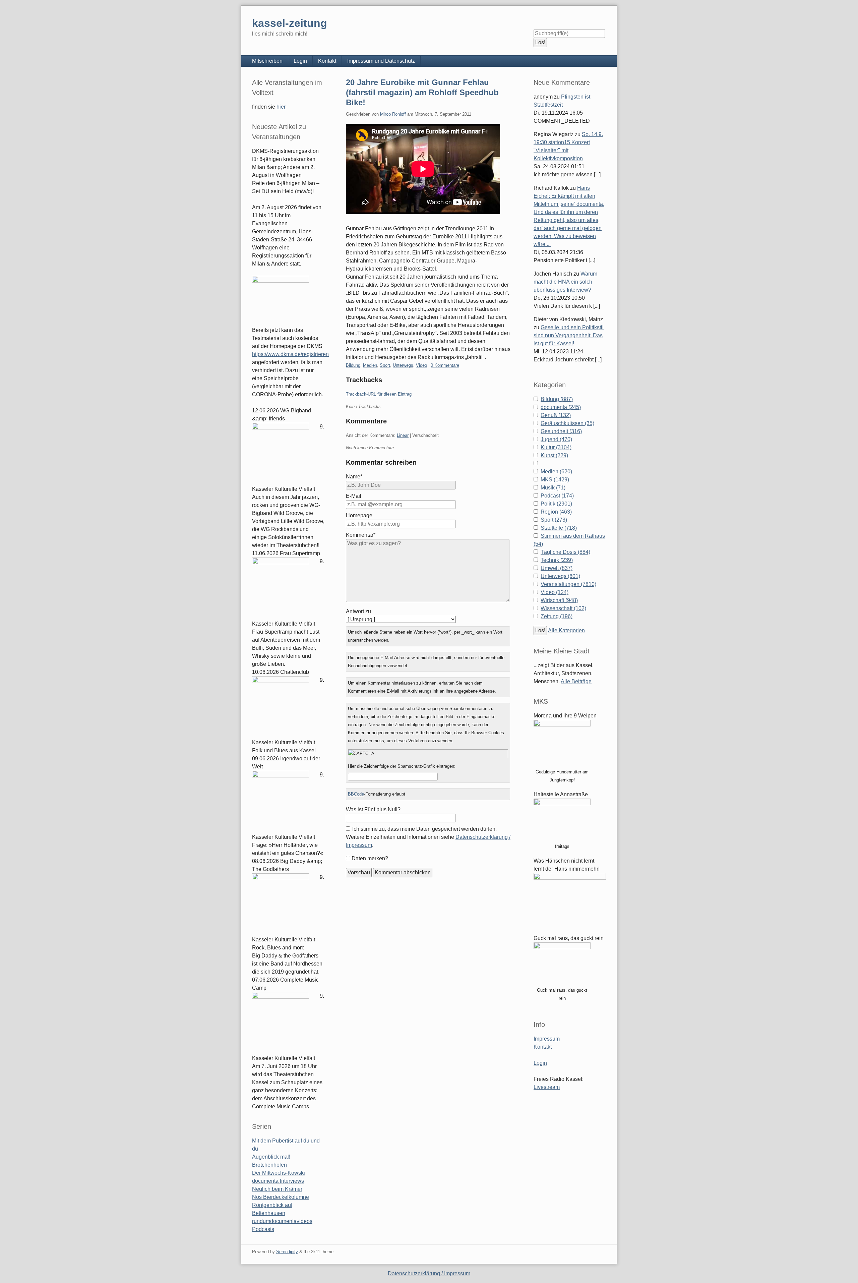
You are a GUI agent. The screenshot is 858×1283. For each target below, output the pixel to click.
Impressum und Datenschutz (381, 61)
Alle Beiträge (576, 681)
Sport (385, 365)
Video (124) (554, 592)
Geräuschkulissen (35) (567, 423)
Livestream (547, 1087)
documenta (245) (561, 407)
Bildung (353, 365)
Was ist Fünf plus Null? (373, 809)
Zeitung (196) (556, 616)
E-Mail (353, 496)
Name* (354, 476)
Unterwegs (403, 365)
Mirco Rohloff (393, 114)
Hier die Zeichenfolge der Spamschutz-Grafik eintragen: (401, 766)
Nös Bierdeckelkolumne (280, 1197)
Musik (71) (553, 487)
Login (300, 61)
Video (421, 365)
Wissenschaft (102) (563, 608)
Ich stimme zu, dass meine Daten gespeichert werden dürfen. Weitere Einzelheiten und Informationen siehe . (428, 837)
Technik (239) (557, 560)
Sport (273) (554, 520)
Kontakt (327, 61)
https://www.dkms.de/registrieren (290, 354)
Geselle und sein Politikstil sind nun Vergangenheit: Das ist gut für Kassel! (569, 335)
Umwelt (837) (556, 568)
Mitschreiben (267, 61)
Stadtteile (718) (559, 528)
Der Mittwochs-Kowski (278, 1173)
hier (281, 107)
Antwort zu (358, 611)
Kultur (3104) (556, 447)
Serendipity (287, 1251)
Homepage (359, 515)
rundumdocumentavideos (282, 1221)
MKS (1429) (555, 479)
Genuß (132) (556, 415)
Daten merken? (370, 858)
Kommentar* (360, 535)
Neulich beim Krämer (277, 1189)
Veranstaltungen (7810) (568, 584)
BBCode (356, 794)
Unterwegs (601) (560, 576)
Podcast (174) (557, 496)
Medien (370, 365)
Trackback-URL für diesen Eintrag (379, 394)
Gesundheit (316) (561, 431)
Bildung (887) (557, 399)
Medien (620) (556, 471)
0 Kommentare (445, 365)
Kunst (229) (554, 455)
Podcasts (263, 1229)
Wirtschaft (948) (559, 600)
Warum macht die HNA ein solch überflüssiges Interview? (565, 282)
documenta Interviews (278, 1181)
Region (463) (556, 512)
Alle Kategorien (566, 630)
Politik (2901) (556, 504)
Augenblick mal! (271, 1157)
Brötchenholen (269, 1165)
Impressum (547, 1039)
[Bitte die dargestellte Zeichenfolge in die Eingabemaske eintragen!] (428, 753)
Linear (403, 435)
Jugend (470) (556, 439)
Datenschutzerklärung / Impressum (429, 1273)
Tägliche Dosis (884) (565, 552)
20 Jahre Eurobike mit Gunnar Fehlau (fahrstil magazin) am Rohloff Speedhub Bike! (422, 92)
